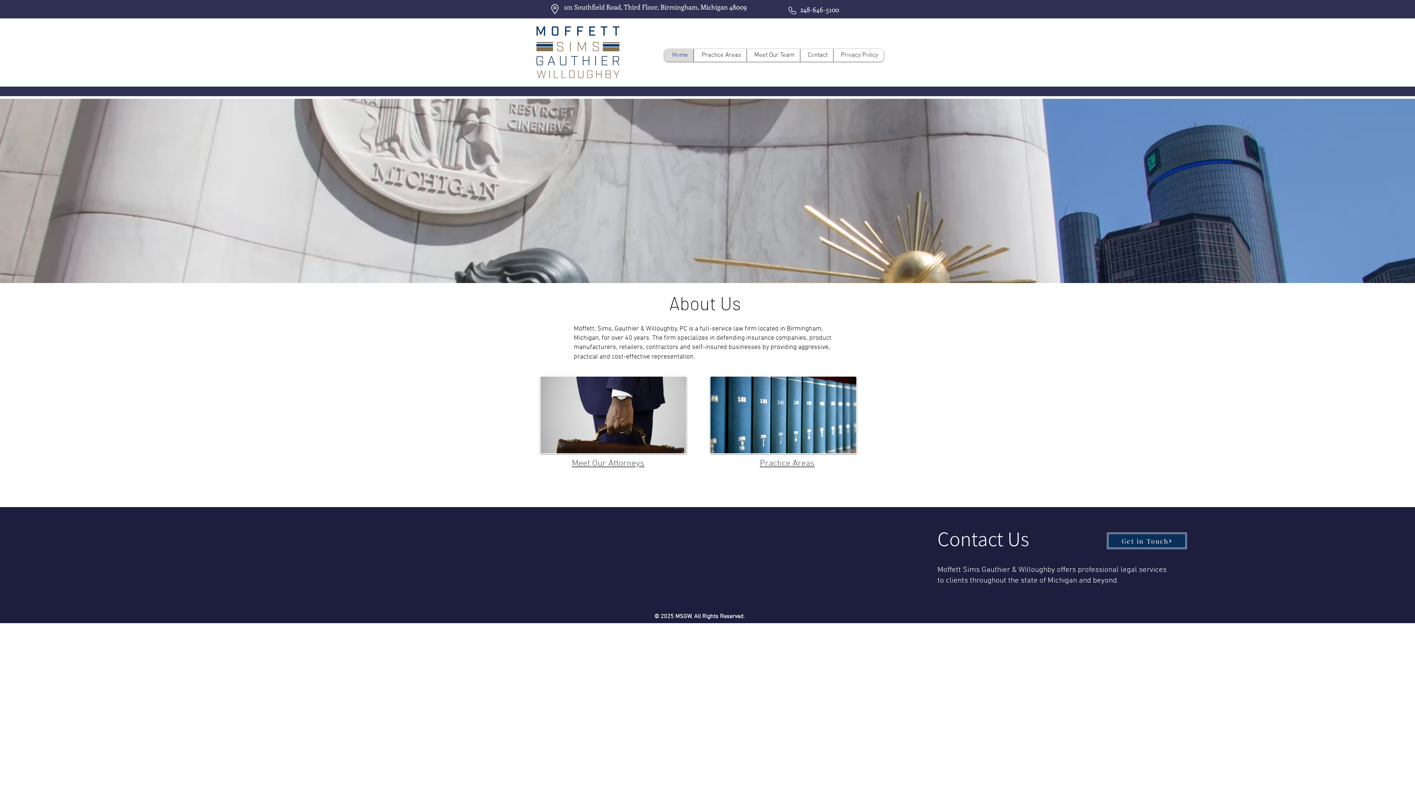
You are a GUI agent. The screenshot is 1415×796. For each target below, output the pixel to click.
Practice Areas (787, 463)
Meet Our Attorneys (608, 463)
